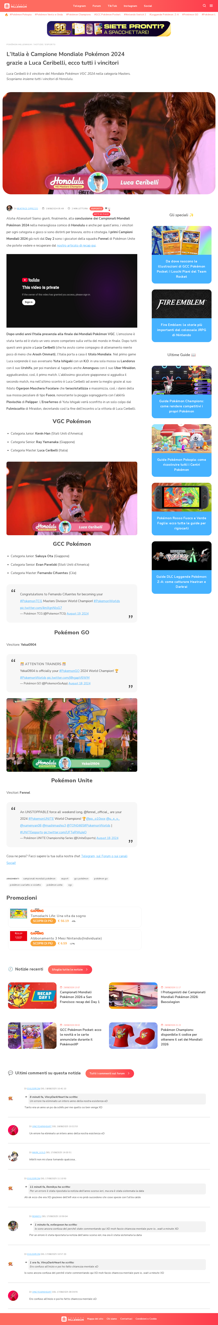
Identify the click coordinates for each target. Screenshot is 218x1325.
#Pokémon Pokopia (21, 14)
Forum (97, 6)
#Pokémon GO (190, 14)
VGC (70, 885)
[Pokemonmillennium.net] (15, 6)
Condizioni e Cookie (146, 1318)
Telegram (79, 6)
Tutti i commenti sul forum (107, 1073)
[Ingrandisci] (133, 466)
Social (148, 6)
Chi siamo (112, 1318)
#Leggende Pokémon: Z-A (164, 14)
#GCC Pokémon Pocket (107, 14)
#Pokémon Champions (78, 14)
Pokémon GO (101, 878)
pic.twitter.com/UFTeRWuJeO (65, 832)
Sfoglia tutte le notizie (67, 969)
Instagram (130, 6)
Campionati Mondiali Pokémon (39, 878)
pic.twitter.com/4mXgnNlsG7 (41, 608)
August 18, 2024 (79, 683)
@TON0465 (75, 825)
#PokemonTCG (31, 601)
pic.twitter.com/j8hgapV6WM (68, 678)
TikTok (112, 6)
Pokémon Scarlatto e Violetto (25, 885)
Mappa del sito (95, 1318)
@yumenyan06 (31, 825)
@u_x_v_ (113, 819)
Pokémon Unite (55, 885)
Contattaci (126, 1318)
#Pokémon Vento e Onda (49, 14)
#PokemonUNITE (41, 819)
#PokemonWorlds (107, 601)
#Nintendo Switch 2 (135, 14)
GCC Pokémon (81, 878)
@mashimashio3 (54, 825)
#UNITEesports (31, 832)
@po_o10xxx (95, 819)
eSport (64, 878)
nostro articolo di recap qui (76, 245)
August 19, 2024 (78, 614)
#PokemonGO (69, 671)
